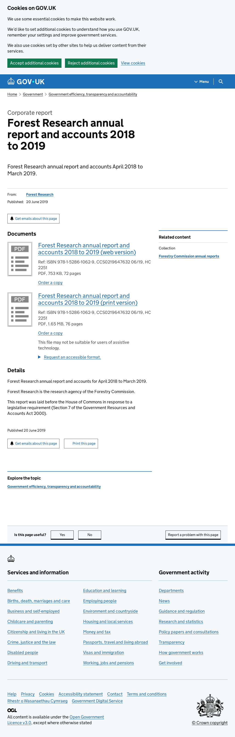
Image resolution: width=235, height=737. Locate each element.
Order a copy (50, 282)
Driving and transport (27, 662)
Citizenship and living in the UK (36, 631)
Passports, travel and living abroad (115, 642)
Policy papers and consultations (189, 631)
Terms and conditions (147, 694)
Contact (115, 694)
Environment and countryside (110, 611)
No (94, 535)
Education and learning (104, 590)
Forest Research (39, 194)
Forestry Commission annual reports (189, 256)
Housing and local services (108, 621)
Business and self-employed (33, 611)
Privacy (28, 694)
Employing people (100, 600)
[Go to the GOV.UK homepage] (26, 81)
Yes (67, 535)
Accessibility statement (81, 694)
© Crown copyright (210, 722)
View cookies (133, 63)
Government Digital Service (97, 701)
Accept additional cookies (34, 63)
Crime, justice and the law (31, 642)
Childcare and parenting (30, 621)
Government (33, 94)
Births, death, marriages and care (38, 600)
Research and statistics (181, 621)
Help (12, 694)
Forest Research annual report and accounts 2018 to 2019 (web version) (87, 248)
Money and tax (97, 631)
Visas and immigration (103, 652)
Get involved (170, 662)
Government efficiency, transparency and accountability (93, 94)
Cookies (46, 694)
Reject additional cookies (91, 63)
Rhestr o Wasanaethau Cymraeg (37, 701)
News (164, 600)
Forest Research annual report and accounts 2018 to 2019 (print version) (87, 299)
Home (12, 94)
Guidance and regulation (182, 611)
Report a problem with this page (193, 535)
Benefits (15, 590)
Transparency (172, 642)
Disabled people (22, 652)
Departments (171, 590)
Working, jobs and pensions (108, 662)
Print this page (84, 443)
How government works (181, 652)
